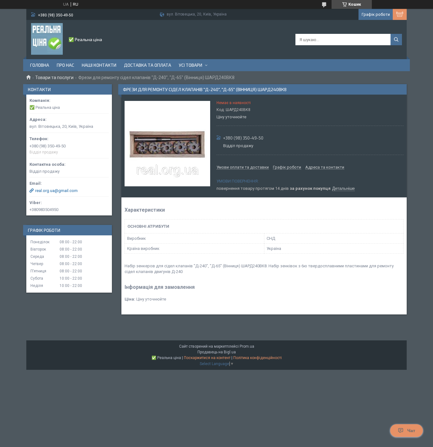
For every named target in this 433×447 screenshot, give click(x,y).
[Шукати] (396, 39)
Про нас (65, 65)
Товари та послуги (54, 77)
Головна (39, 65)
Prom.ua (247, 346)
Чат (411, 430)
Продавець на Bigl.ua (216, 352)
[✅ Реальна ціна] (47, 39)
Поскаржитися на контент (207, 358)
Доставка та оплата (147, 65)
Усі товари (190, 65)
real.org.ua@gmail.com (56, 190)
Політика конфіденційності (257, 358)
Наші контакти (99, 65)
